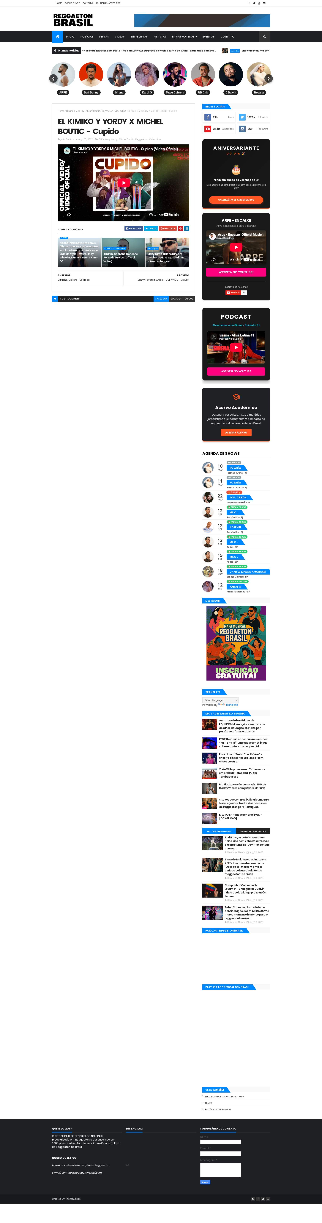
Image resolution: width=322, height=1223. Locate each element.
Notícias (86, 36)
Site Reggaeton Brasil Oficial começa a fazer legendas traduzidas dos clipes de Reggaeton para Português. (244, 803)
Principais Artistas (253, 831)
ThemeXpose (72, 1198)
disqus (189, 298)
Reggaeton (107, 111)
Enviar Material (183, 36)
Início (70, 36)
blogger (176, 298)
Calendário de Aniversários (236, 200)
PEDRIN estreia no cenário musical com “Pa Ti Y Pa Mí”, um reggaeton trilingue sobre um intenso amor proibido (243, 742)
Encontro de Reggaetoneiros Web (224, 1096)
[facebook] (249, 3)
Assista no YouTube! (236, 272)
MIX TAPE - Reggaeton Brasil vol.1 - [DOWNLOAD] (240, 816)
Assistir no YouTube (236, 371)
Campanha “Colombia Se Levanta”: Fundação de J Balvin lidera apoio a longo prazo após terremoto (245, 890)
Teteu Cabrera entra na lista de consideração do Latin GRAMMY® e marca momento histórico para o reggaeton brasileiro (247, 912)
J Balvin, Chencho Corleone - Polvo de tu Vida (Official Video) (121, 257)
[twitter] (254, 3)
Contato (88, 3)
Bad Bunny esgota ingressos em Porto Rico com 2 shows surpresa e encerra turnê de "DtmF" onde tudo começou (96, 50)
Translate (232, 705)
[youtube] (259, 3)
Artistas (160, 36)
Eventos (209, 36)
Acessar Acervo (236, 432)
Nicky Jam (153, 248)
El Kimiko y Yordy (75, 111)
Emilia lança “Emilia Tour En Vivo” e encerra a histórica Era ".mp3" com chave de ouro (241, 757)
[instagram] (264, 3)
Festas (104, 36)
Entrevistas (139, 36)
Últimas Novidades (219, 831)
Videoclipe (120, 111)
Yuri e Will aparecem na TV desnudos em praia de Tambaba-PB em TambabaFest (242, 773)
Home (59, 3)
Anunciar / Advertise (108, 3)
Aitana (64, 237)
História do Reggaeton (218, 1109)
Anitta (187, 50)
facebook (161, 298)
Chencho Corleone (114, 248)
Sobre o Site (72, 3)
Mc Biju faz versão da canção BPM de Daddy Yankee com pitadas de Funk (242, 786)
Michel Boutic (93, 111)
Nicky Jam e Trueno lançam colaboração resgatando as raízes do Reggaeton (165, 257)
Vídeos (120, 36)
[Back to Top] (268, 1199)
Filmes (208, 1103)
